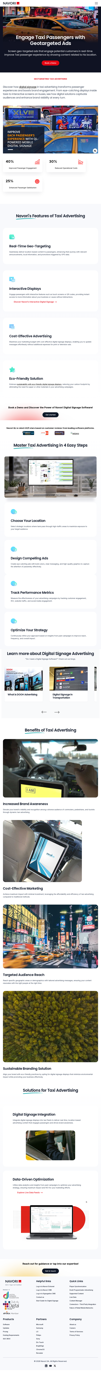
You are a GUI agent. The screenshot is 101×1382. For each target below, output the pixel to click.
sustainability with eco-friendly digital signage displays (39, 384)
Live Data (73, 1297)
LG (37, 1332)
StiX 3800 (6, 1339)
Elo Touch (39, 1342)
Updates (6, 1328)
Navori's (23, 216)
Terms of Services (76, 1332)
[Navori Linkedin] (46, 1366)
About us (73, 1324)
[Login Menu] (96, 3)
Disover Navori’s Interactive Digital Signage (34, 302)
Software (6, 1324)
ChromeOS (40, 1349)
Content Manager (76, 1301)
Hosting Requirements (11, 1335)
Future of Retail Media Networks (81, 1308)
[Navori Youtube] (50, 1366)
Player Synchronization (78, 1286)
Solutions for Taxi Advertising (50, 1090)
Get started (51, 415)
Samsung (39, 1328)
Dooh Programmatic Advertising (81, 1290)
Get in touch (50, 1271)
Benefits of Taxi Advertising (50, 730)
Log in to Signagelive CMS (46, 1294)
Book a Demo (50, 63)
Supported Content (77, 1294)
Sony (38, 1339)
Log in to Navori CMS (44, 1290)
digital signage (27, 87)
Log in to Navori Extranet (45, 1286)
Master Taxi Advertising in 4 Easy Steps (50, 445)
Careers (72, 1328)
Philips (38, 1335)
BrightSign (40, 1346)
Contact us (40, 1297)
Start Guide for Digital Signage (47, 1301)
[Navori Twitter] (55, 1366)
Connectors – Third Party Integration (83, 1304)
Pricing (5, 1332)
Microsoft (39, 1324)
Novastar (39, 1353)
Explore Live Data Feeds (28, 1192)
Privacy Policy (75, 1335)
